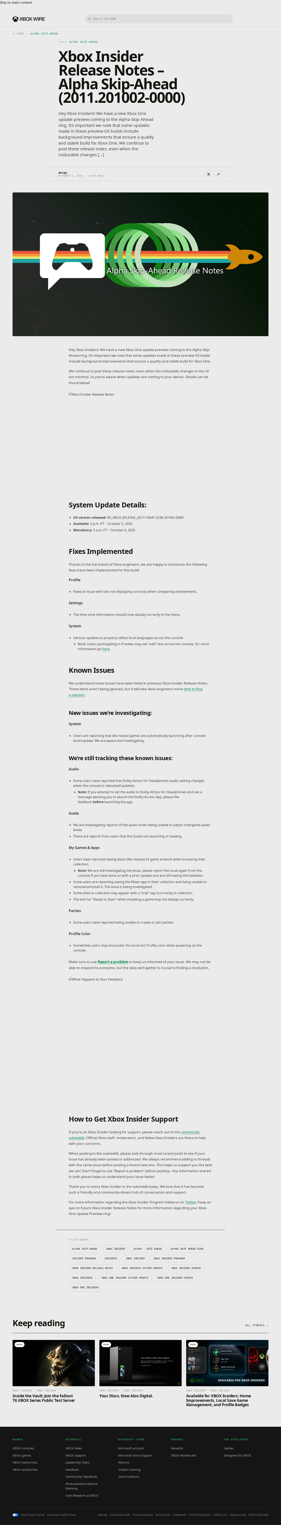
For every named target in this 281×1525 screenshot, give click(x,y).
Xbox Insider (135, 1258)
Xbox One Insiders (85, 1287)
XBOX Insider (115, 1248)
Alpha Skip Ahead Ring (187, 1248)
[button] (159, 439)
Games (229, 1448)
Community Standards (81, 1476)
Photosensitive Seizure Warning (81, 1486)
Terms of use (162, 1515)
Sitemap (102, 1515)
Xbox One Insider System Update (124, 1277)
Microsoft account (131, 1448)
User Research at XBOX (81, 1495)
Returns (123, 1462)
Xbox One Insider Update (175, 1277)
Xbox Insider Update (186, 1268)
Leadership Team (77, 1462)
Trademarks (179, 1515)
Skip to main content (16, 2)
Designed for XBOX (237, 1455)
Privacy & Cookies (142, 1515)
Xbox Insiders (82, 1277)
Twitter (190, 1202)
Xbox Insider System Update (142, 1268)
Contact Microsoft (120, 1515)
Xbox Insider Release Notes (92, 1268)
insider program (84, 1258)
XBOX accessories (25, 1469)
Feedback (72, 1469)
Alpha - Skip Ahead (148, 1248)
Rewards (177, 1448)
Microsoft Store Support (135, 1455)
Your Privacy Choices (33, 1515)
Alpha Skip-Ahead (84, 1248)
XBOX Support (75, 1455)
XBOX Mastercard (183, 1455)
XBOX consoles (23, 1448)
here (105, 649)
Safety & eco (220, 1515)
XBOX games (22, 1455)
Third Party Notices (200, 1515)
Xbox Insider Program (169, 1258)
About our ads (238, 1515)
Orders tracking (129, 1469)
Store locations (128, 1476)
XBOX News (73, 1448)
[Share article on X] (208, 174)
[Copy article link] (218, 174)
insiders (111, 1258)
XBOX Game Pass (25, 1462)
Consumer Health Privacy (61, 1515)
